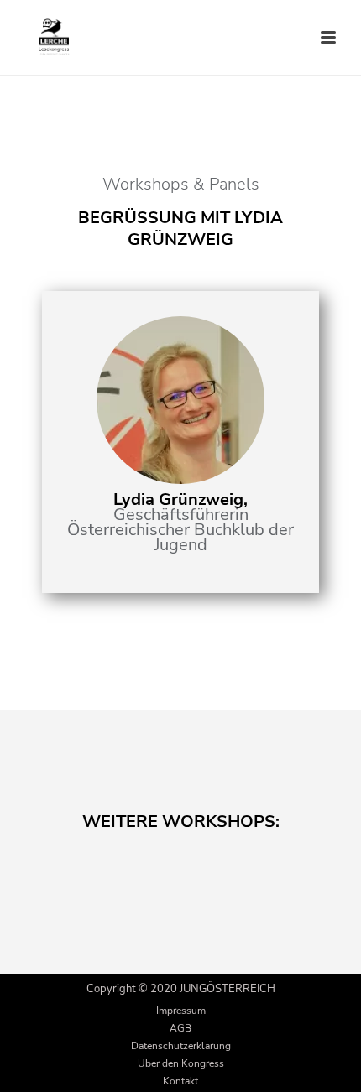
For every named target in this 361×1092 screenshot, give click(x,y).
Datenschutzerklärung (181, 1046)
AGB (180, 1028)
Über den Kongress (181, 1063)
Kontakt (180, 1081)
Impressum (181, 1010)
